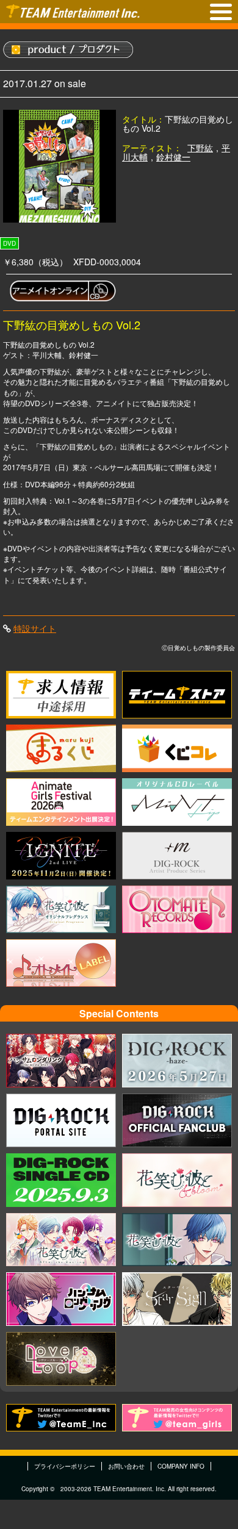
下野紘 (200, 147)
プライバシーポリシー (64, 1466)
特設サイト (34, 628)
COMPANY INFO (180, 1466)
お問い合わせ (126, 1466)
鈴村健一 (173, 157)
